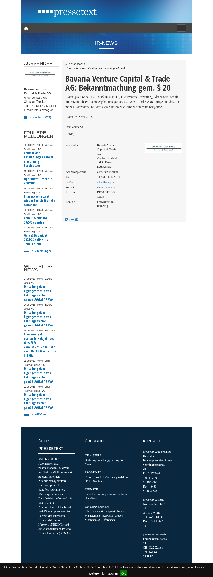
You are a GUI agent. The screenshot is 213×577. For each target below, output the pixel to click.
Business (90, 460)
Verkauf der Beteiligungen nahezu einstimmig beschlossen (39, 159)
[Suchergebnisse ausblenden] (76, 219)
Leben (114, 460)
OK (123, 573)
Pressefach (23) (39, 117)
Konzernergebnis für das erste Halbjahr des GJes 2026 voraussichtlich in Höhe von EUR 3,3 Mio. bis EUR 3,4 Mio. (40, 345)
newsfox (111, 494)
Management (92, 515)
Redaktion (123, 477)
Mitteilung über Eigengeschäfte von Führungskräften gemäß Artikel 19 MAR (38, 293)
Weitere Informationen (103, 573)
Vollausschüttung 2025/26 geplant (36, 220)
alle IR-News (39, 414)
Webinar (98, 481)
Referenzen (108, 520)
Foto (88, 481)
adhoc (101, 494)
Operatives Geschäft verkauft (38, 181)
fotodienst (91, 498)
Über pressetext (94, 511)
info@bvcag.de (105, 182)
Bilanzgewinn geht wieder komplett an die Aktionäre (39, 200)
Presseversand (93, 477)
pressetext (90, 494)
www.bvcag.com (106, 187)
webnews (123, 494)
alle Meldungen (42, 251)
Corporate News (114, 511)
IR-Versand (109, 477)
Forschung (103, 460)
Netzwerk (107, 515)
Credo (118, 515)
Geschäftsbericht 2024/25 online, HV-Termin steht (37, 239)
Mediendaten (92, 520)
